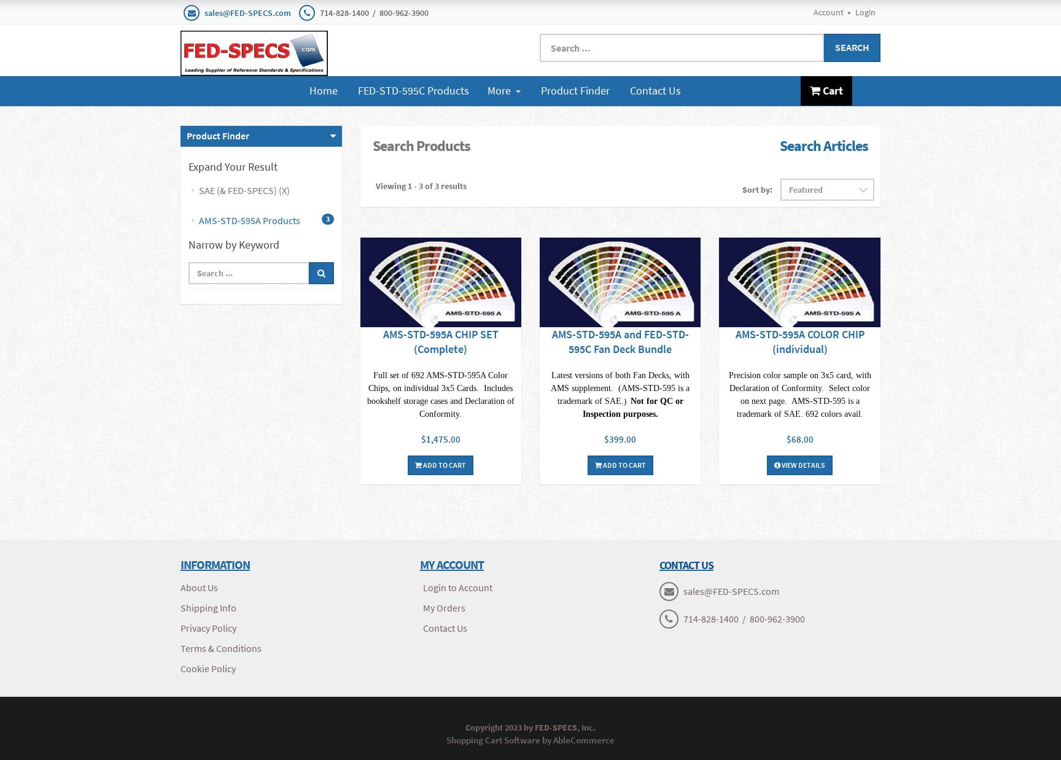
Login (865, 12)
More (499, 90)
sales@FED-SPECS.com (247, 12)
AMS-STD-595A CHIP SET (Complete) (441, 341)
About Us (199, 587)
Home (323, 90)
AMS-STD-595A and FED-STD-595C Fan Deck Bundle (620, 341)
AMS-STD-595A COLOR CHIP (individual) (800, 341)
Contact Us (655, 90)
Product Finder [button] (218, 136)
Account (829, 12)
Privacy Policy (208, 628)
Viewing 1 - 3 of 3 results (421, 186)
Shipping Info (208, 608)
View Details (802, 465)
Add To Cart (444, 465)
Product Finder (575, 90)
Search (852, 47)
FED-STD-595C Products (413, 90)
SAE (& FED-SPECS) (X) (244, 190)
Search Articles (824, 145)
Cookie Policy (208, 668)
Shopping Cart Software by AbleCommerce (530, 740)
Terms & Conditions (221, 648)
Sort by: (757, 189)
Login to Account (457, 587)
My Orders (444, 608)
